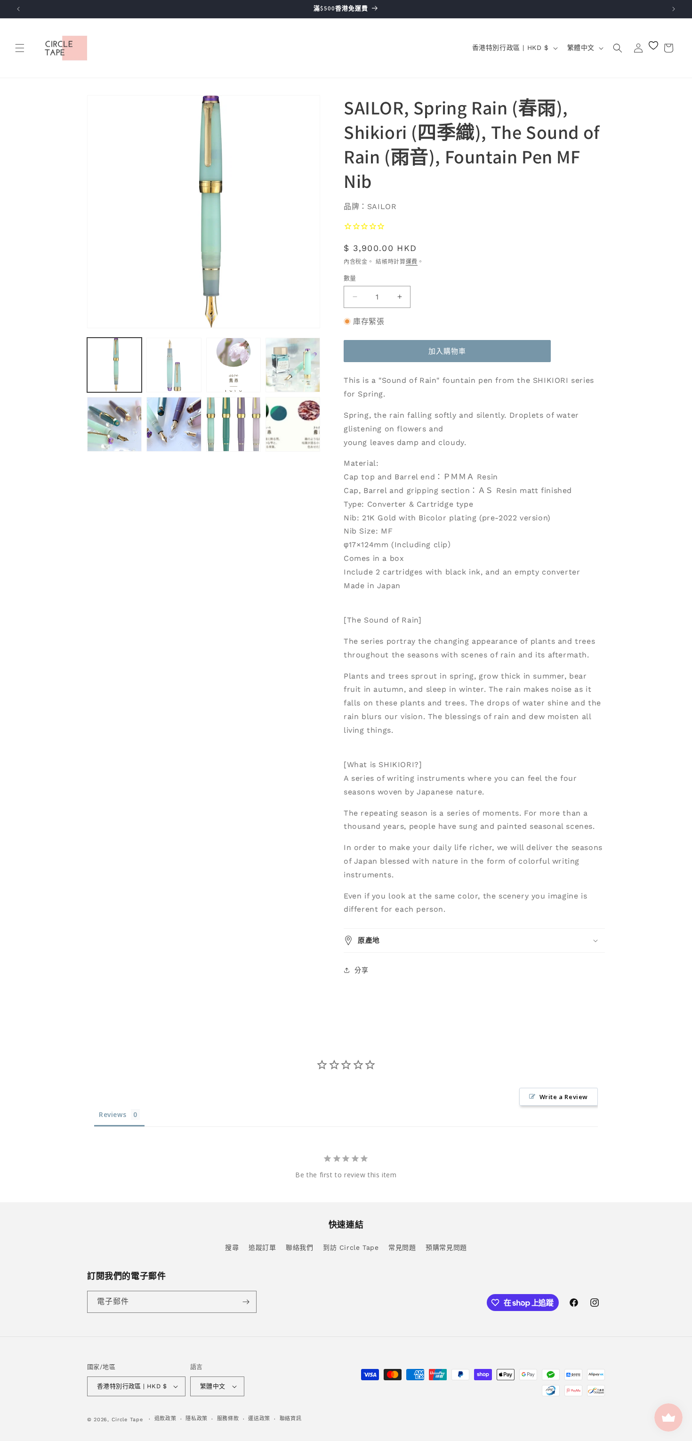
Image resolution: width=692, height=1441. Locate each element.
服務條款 (228, 1419)
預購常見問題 (446, 1247)
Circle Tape (127, 1420)
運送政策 (259, 1419)
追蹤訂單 (262, 1247)
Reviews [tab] (112, 1114)
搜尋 (232, 1247)
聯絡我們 (299, 1247)
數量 (350, 278)
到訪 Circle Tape (350, 1247)
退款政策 (165, 1419)
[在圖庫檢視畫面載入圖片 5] (114, 424)
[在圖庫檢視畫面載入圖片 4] (293, 365)
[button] (19, 48)
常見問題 (402, 1247)
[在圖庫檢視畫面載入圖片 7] (233, 424)
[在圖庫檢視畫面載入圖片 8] (293, 424)
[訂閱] (245, 1302)
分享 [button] (361, 970)
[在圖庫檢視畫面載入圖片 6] (173, 424)
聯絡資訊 (291, 1419)
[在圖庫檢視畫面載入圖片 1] (114, 365)
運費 (412, 262)
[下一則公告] (673, 9)
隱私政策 (196, 1419)
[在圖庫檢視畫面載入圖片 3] (233, 365)
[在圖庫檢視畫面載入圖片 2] (173, 365)
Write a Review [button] (563, 1097)
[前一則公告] (18, 9)
